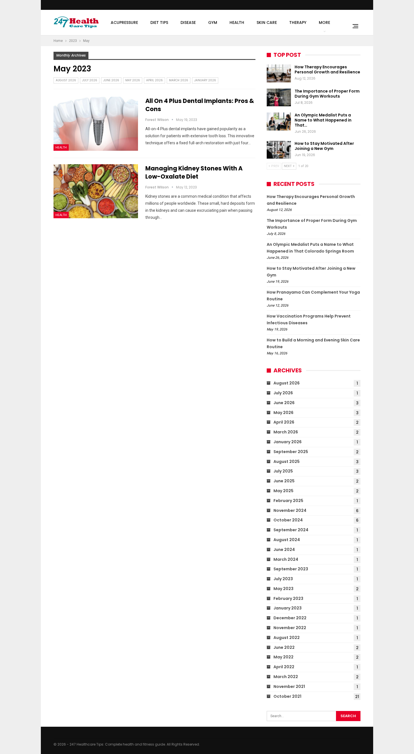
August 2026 (66, 80)
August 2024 (286, 540)
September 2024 (290, 530)
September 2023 (290, 569)
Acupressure (124, 22)
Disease (188, 22)
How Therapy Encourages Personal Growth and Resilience (327, 69)
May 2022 (283, 657)
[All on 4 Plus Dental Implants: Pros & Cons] (96, 124)
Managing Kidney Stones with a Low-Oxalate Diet (193, 172)
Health (237, 22)
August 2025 (286, 461)
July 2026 (89, 80)
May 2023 (283, 588)
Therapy (297, 22)
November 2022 (289, 628)
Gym (212, 22)
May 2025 (283, 491)
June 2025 (284, 481)
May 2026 (132, 80)
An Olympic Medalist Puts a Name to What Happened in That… (323, 120)
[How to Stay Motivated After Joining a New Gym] (279, 150)
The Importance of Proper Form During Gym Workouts (327, 93)
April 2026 (154, 80)
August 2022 (286, 637)
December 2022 (289, 618)
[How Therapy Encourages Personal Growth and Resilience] (279, 73)
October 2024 (288, 520)
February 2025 (288, 500)
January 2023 (287, 608)
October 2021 (287, 696)
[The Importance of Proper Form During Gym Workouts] (279, 98)
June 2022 (284, 647)
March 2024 (285, 559)
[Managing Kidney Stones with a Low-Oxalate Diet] (96, 191)
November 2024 (289, 510)
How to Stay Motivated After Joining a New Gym (324, 146)
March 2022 (285, 676)
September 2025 (290, 451)
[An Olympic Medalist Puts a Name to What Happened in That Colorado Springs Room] (279, 121)
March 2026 (178, 80)
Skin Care (267, 22)
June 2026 (111, 80)
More (324, 22)
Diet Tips (159, 22)
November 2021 (289, 686)
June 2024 (284, 549)
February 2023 (288, 598)
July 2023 (283, 579)
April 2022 (283, 667)
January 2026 (205, 80)
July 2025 (283, 471)
